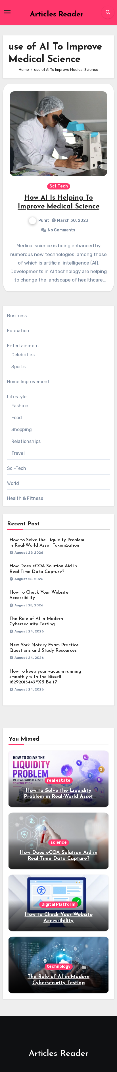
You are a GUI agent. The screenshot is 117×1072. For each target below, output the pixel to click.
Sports (18, 366)
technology (58, 966)
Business (17, 315)
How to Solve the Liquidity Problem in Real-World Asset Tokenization (58, 796)
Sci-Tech (58, 186)
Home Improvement (28, 381)
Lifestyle (17, 396)
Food (16, 417)
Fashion (19, 405)
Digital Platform (58, 904)
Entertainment (23, 345)
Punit (43, 220)
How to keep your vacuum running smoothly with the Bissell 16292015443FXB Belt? (45, 677)
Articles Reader (56, 14)
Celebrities (23, 354)
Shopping (21, 429)
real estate (58, 780)
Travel (18, 453)
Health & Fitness (25, 498)
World (13, 483)
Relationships (26, 441)
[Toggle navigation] (7, 12)
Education (18, 330)
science (59, 842)
